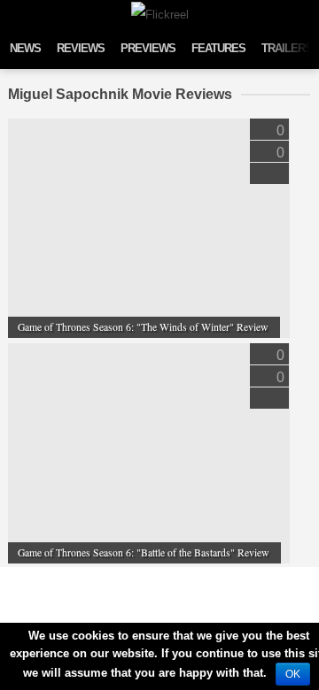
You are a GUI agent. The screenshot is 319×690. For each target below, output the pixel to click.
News (25, 48)
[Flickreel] (160, 14)
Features (218, 48)
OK (292, 674)
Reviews (81, 48)
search (301, 13)
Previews (148, 48)
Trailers (286, 48)
